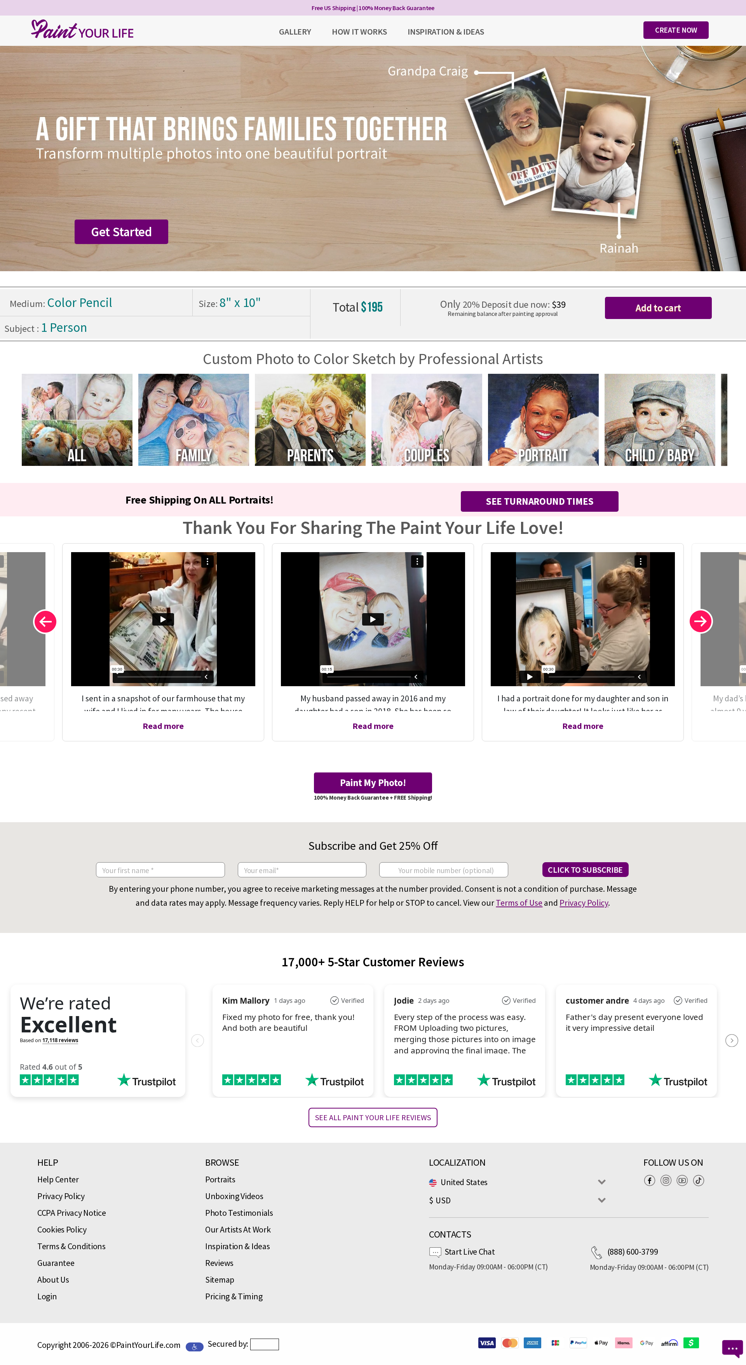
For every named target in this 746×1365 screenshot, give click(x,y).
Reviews (219, 1262)
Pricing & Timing (233, 1296)
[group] (77, 419)
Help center (58, 1179)
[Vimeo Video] (163, 619)
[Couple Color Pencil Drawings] (426, 418)
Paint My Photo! (373, 783)
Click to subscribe (585, 869)
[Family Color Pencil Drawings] (193, 418)
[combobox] (515, 1182)
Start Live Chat (469, 1251)
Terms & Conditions (71, 1246)
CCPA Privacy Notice (71, 1212)
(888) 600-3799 (632, 1251)
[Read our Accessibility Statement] (195, 1346)
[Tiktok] (700, 1180)
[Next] (700, 621)
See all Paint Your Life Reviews (373, 1117)
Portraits (220, 1179)
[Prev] (45, 621)
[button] (264, 1344)
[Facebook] (651, 1180)
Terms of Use (519, 902)
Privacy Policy (584, 902)
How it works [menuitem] (359, 31)
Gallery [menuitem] (295, 31)
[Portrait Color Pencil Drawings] (543, 418)
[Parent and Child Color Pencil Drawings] (310, 418)
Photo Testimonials (239, 1212)
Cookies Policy (62, 1229)
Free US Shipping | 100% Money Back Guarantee (373, 8)
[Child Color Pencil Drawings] (660, 418)
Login (47, 1296)
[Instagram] (668, 1180)
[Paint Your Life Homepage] (82, 29)
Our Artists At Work (237, 1229)
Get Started (121, 232)
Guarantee (55, 1262)
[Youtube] (684, 1180)
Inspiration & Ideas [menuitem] (446, 31)
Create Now (676, 30)
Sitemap (219, 1279)
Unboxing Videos (234, 1196)
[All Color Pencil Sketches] (77, 418)
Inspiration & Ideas (237, 1246)
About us (53, 1279)
